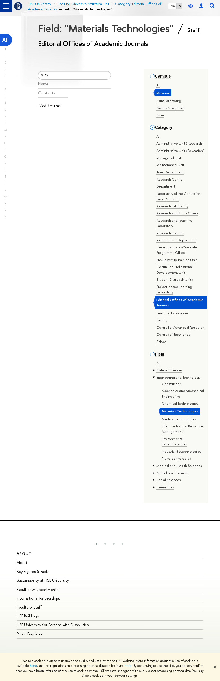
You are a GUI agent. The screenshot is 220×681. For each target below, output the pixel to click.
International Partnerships (38, 598)
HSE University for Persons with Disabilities (53, 624)
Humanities (165, 487)
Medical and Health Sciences (179, 465)
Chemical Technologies (180, 403)
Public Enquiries (29, 633)
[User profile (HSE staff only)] (201, 6)
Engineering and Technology (178, 377)
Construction (172, 383)
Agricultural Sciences (172, 472)
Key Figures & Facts (33, 571)
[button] (96, 543)
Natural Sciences (169, 370)
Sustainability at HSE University (43, 580)
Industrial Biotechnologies (181, 451)
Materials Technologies (180, 411)
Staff (193, 30)
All (5, 40)
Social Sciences (168, 479)
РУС (172, 6)
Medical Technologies (179, 419)
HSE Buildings (28, 615)
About (24, 553)
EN (179, 6)
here (33, 666)
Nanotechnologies (176, 458)
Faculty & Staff (29, 607)
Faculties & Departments (37, 589)
